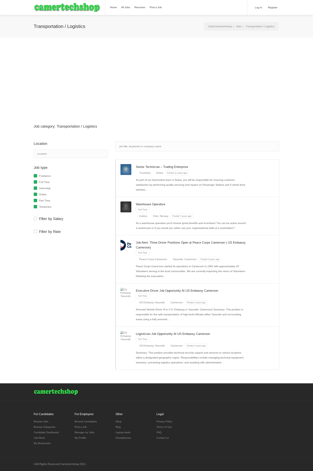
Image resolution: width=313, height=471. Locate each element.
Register (272, 7)
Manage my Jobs (84, 432)
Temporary (45, 206)
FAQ (159, 432)
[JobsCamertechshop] (67, 7)
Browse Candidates (86, 421)
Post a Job (156, 7)
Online (43, 194)
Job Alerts (39, 437)
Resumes (139, 7)
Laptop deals (123, 432)
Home (113, 7)
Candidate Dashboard (46, 432)
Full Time (44, 182)
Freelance (45, 175)
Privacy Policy (164, 421)
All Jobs (125, 7)
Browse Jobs (41, 421)
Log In (258, 7)
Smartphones (123, 437)
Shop (119, 421)
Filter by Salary (51, 219)
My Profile (80, 437)
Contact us (162, 437)
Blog (118, 426)
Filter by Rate (50, 232)
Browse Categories (44, 426)
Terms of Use (164, 426)
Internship (45, 188)
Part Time (44, 200)
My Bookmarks (42, 443)
